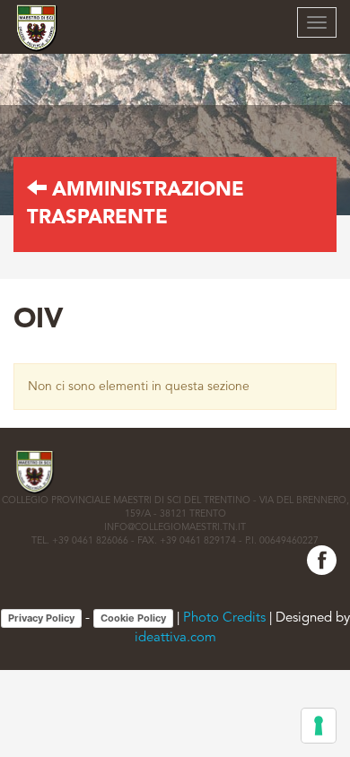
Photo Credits (224, 618)
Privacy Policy (41, 618)
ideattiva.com (175, 638)
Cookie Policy (133, 618)
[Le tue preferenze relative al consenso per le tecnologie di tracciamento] (319, 726)
